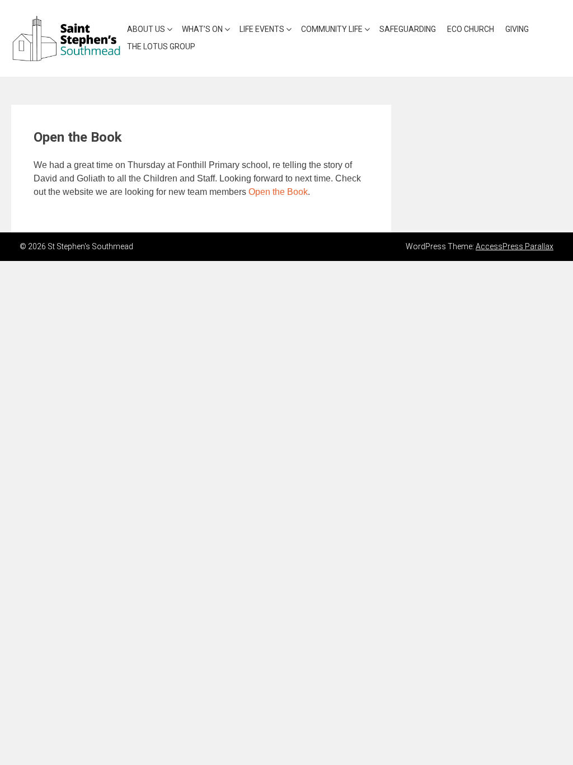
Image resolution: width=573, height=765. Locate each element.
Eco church (470, 29)
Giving (517, 29)
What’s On (202, 29)
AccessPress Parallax (514, 246)
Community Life (332, 29)
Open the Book (278, 192)
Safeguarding (407, 29)
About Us (146, 29)
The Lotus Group (161, 46)
